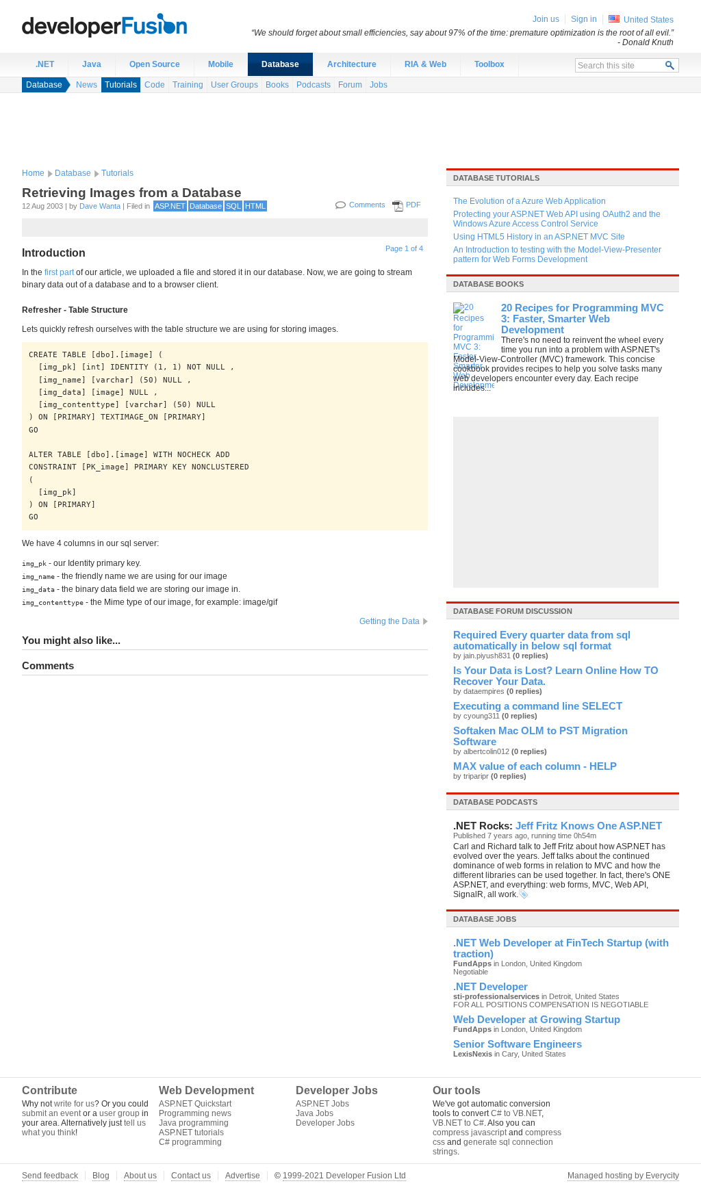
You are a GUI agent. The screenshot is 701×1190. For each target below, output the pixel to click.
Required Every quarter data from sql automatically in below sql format (541, 640)
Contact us (191, 1175)
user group (119, 1113)
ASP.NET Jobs (322, 1104)
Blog (101, 1175)
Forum (350, 85)
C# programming (190, 1142)
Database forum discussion (512, 611)
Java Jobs (314, 1113)
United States (649, 20)
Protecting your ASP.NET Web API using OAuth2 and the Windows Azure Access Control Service (557, 219)
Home (33, 173)
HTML (255, 206)
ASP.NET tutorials (191, 1132)
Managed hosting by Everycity (623, 1175)
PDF (413, 205)
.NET (45, 64)
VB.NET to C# (458, 1123)
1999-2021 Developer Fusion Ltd (344, 1175)
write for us (74, 1104)
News (86, 85)
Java (91, 64)
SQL (233, 206)
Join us (546, 19)
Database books (488, 284)
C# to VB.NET (516, 1113)
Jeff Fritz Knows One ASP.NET (588, 825)
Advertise (242, 1175)
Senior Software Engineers (517, 1044)
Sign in (584, 19)
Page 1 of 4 (404, 248)
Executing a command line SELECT (537, 706)
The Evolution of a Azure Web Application (529, 201)
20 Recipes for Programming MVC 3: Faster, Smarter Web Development (582, 318)
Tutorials (121, 85)
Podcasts (313, 85)
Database (280, 64)
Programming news (195, 1113)
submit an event (51, 1113)
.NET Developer (490, 986)
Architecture (352, 64)
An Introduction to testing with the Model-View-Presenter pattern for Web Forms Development (557, 254)
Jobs (378, 85)
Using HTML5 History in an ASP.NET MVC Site (539, 237)
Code (154, 85)
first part (59, 272)
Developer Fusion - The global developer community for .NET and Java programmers (138, 24)
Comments (367, 205)
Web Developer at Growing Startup (536, 1019)
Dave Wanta (99, 206)
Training (188, 85)
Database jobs (484, 919)
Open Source (154, 64)
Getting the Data (389, 621)
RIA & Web (425, 64)
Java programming (194, 1123)
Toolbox (489, 64)
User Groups (234, 85)
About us (140, 1175)
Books (277, 85)
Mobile (220, 64)
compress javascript (470, 1132)
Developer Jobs (325, 1123)
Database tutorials (496, 178)
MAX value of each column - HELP (535, 766)
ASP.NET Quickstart (195, 1104)
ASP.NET (170, 206)
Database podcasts (495, 802)
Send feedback (50, 1175)
